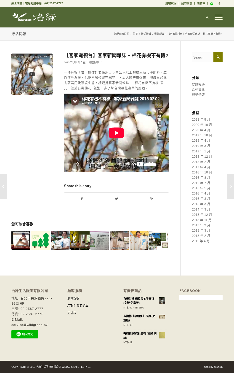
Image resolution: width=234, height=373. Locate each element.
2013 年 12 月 (202, 214)
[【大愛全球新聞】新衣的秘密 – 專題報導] (230, 186)
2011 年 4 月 (201, 241)
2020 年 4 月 (201, 130)
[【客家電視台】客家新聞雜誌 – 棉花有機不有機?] (32, 74)
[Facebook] (219, 3)
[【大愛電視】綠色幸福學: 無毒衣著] (119, 240)
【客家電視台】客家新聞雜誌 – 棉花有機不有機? (116, 55)
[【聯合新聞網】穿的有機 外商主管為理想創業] (60, 240)
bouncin (218, 366)
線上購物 (16, 3)
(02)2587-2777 (53, 3)
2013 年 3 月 (201, 230)
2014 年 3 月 (201, 209)
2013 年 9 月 (201, 225)
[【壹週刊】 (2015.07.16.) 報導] (139, 240)
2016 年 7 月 (201, 183)
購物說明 (170, 3)
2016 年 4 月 (201, 193)
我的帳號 (186, 3)
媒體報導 (159, 33)
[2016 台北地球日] (40, 240)
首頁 (135, 33)
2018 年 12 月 (202, 156)
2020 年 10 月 (202, 125)
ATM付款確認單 (77, 305)
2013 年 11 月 (202, 220)
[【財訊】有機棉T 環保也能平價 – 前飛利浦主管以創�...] (3, 186)
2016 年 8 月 (201, 177)
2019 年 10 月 (202, 135)
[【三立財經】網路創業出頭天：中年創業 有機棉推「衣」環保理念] (20, 240)
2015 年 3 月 (201, 204)
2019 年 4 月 (201, 140)
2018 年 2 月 (201, 162)
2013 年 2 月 (201, 236)
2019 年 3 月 (201, 146)
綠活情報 (18, 34)
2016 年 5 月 (201, 188)
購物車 (201, 3)
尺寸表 (71, 313)
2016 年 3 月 (201, 198)
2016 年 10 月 (202, 172)
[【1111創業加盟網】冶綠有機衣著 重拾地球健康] (158, 240)
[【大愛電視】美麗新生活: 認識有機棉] (79, 240)
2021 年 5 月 (201, 119)
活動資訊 (198, 89)
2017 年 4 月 (201, 167)
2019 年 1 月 (201, 151)
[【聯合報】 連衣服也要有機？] (99, 240)
